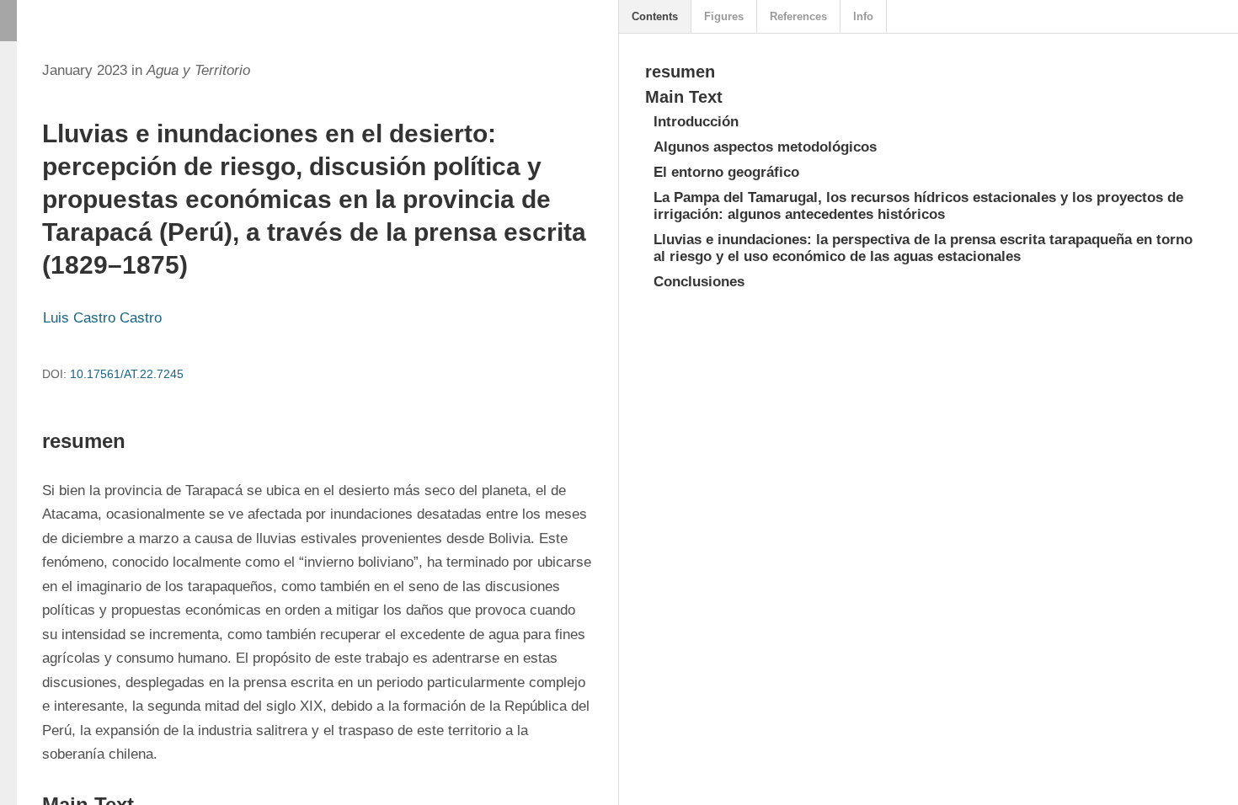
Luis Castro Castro (102, 318)
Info (863, 16)
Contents (655, 16)
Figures (724, 16)
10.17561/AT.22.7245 (127, 374)
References (798, 16)
